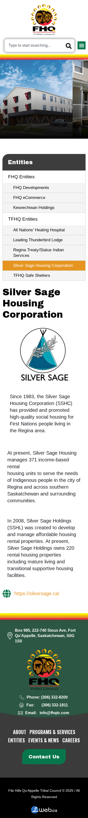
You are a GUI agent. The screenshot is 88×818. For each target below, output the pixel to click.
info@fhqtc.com (54, 713)
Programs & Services (52, 732)
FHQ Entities (21, 176)
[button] (81, 45)
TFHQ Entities (23, 219)
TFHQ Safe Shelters (31, 275)
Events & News (43, 740)
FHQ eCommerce (29, 197)
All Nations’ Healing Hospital (39, 230)
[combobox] (39, 45)
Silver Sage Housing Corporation (43, 265)
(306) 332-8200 (54, 697)
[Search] (70, 46)
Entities (20, 162)
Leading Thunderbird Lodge (38, 240)
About (19, 732)
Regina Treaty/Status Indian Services (38, 253)
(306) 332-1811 (55, 705)
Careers (71, 740)
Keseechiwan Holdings (34, 207)
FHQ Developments (31, 187)
